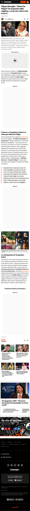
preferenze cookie (5, 446)
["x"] (12, 429)
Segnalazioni (10, 442)
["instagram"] (6, 429)
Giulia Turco (10, 19)
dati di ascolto (24, 137)
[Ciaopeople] (15, 507)
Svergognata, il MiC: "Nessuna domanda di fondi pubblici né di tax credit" (15, 403)
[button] (27, 19)
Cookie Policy (4, 444)
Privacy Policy (17, 442)
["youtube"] (9, 429)
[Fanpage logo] (8, 2)
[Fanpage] (15, 470)
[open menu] (1, 2)
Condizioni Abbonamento (14, 444)
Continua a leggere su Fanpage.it (15, 288)
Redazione (23, 444)
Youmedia (3, 442)
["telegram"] (18, 429)
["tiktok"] (2, 429)
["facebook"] (15, 429)
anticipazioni (25, 271)
